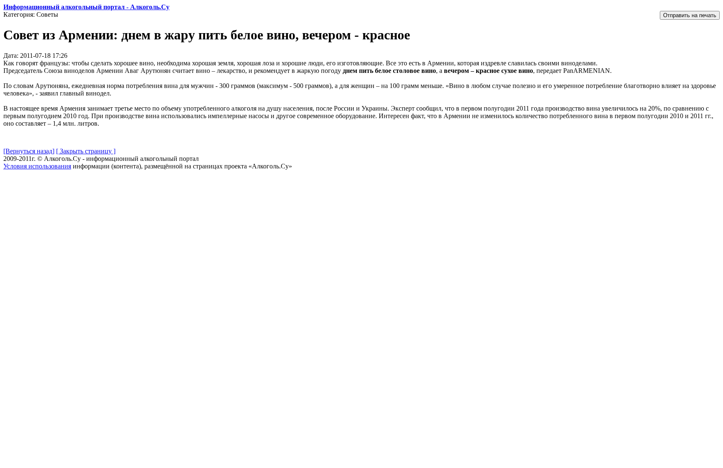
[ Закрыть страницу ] (85, 151)
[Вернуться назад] (28, 151)
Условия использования (37, 166)
